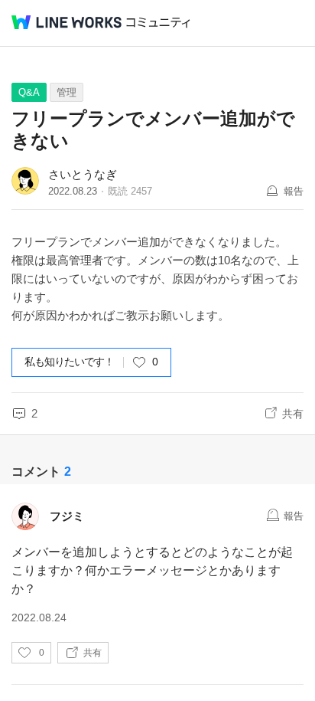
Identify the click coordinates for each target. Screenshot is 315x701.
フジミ (67, 515)
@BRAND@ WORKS (66, 22)
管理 (66, 92)
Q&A (29, 92)
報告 (294, 191)
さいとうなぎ (82, 174)
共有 (293, 414)
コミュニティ (158, 22)
